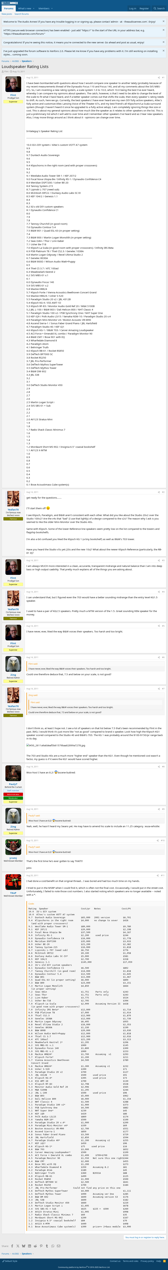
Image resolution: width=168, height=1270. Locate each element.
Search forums (22, 13)
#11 (163, 875)
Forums (8, 8)
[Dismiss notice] (163, 21)
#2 (163, 492)
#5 (163, 626)
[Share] (159, 78)
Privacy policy (147, 1261)
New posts (7, 13)
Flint (6, 71)
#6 (163, 657)
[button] (34, 8)
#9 (163, 809)
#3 (163, 560)
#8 (163, 766)
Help (158, 1261)
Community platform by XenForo (84, 1267)
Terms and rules (130, 1261)
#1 (163, 77)
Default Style (10, 1261)
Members (44, 8)
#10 (163, 840)
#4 (163, 591)
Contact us (115, 1261)
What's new (24, 8)
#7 (163, 688)
